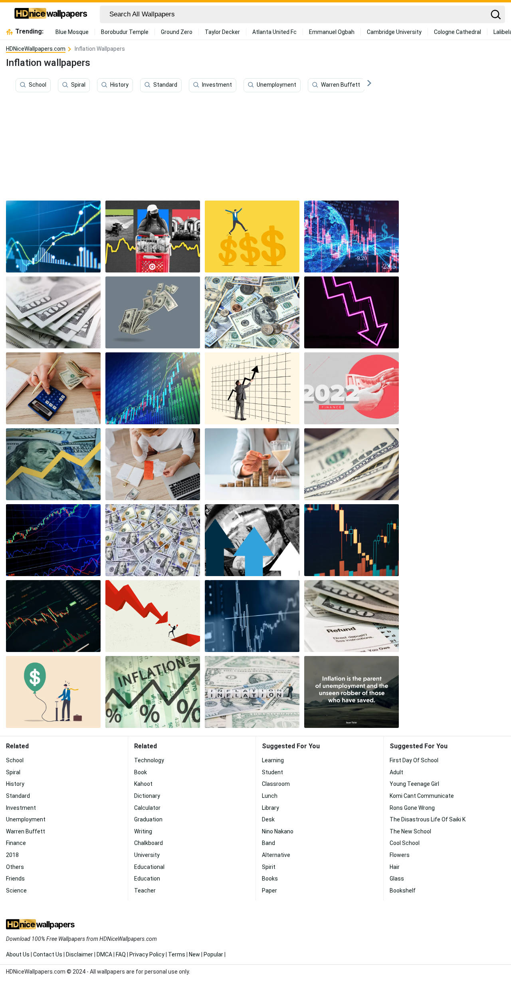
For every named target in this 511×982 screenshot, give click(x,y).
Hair (395, 867)
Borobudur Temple (125, 32)
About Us (18, 954)
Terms (176, 954)
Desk (268, 819)
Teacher (145, 890)
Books (270, 878)
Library (270, 808)
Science (16, 890)
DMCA (104, 954)
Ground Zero (176, 32)
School (37, 85)
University (147, 855)
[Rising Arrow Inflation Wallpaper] (53, 464)
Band (268, 843)
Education (147, 878)
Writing (143, 831)
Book (140, 772)
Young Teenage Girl (414, 784)
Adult (396, 772)
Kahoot (143, 784)
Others (15, 867)
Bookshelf (403, 890)
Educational (149, 867)
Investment (217, 85)
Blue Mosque (72, 32)
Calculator (147, 808)
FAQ (121, 954)
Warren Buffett (340, 85)
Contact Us (47, 954)
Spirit (268, 867)
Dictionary (147, 796)
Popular (213, 954)
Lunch (269, 796)
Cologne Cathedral (457, 32)
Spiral (78, 85)
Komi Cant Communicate (422, 796)
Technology (149, 760)
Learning (273, 760)
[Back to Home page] (51, 14)
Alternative (276, 855)
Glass (397, 878)
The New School (410, 831)
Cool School (405, 843)
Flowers (400, 855)
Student (272, 772)
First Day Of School (414, 760)
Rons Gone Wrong (412, 808)
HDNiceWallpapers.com (35, 49)
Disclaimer (79, 954)
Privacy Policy (146, 954)
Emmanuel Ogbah (332, 32)
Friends (15, 878)
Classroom (276, 784)
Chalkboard (148, 843)
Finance (16, 843)
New (194, 954)
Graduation (148, 819)
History (119, 85)
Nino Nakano (277, 831)
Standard (165, 85)
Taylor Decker (222, 32)
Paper (269, 890)
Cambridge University (394, 32)
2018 (12, 855)
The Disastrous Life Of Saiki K (427, 819)
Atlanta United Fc (274, 32)
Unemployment (276, 85)
